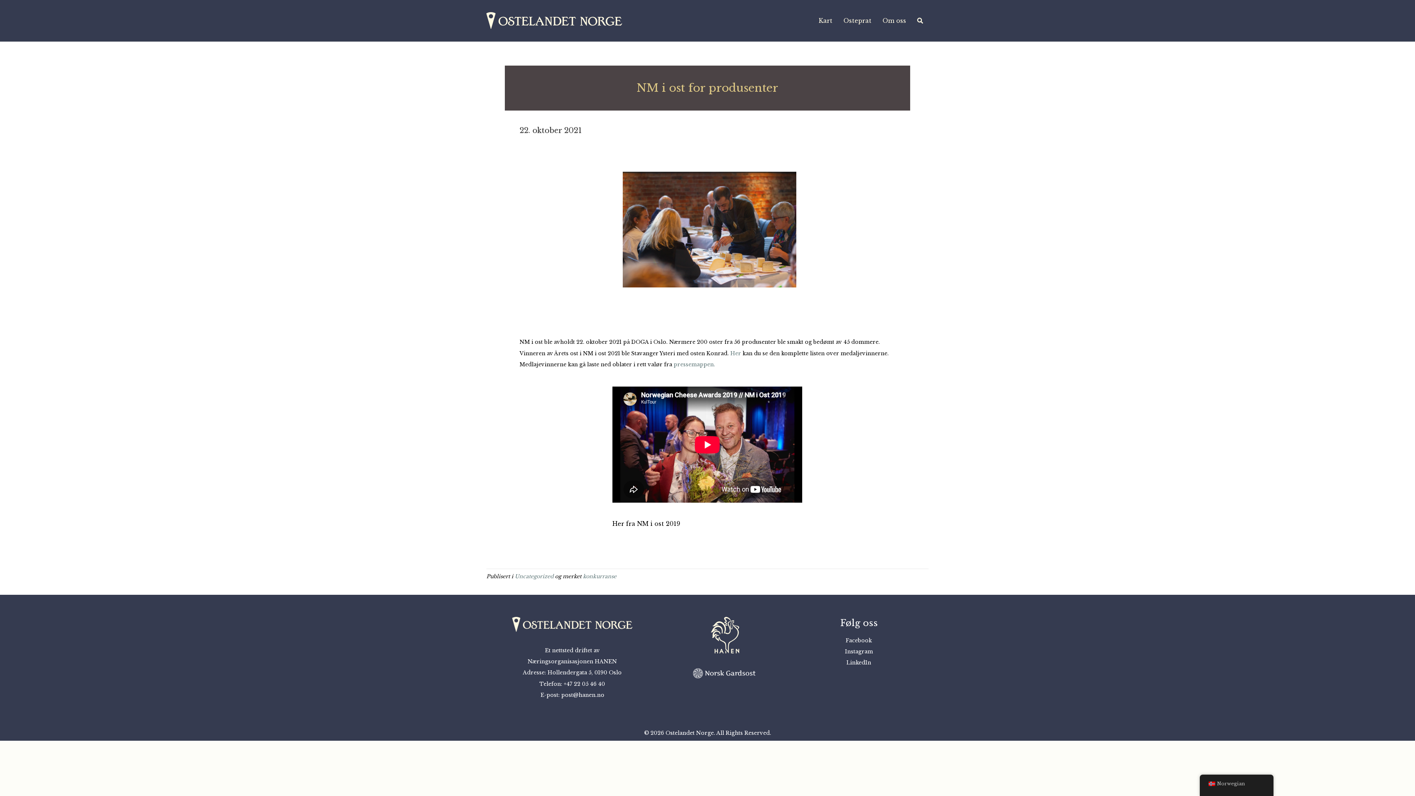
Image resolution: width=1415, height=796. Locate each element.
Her (735, 353)
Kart (825, 20)
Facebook (859, 640)
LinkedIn (858, 662)
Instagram (859, 651)
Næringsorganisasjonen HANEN (572, 661)
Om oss (894, 20)
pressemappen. (694, 364)
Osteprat (857, 20)
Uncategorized (534, 576)
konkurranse (599, 576)
